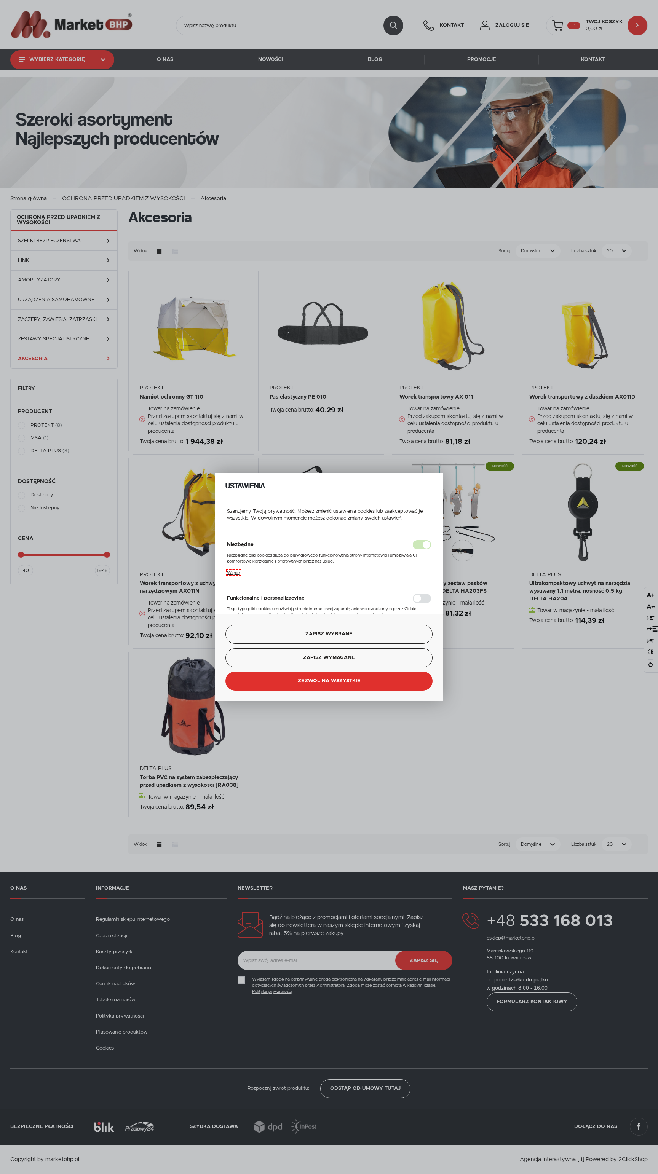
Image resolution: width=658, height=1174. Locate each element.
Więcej (233, 573)
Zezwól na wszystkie (329, 680)
